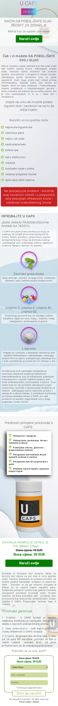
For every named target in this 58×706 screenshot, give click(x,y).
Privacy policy (25, 702)
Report (36, 702)
